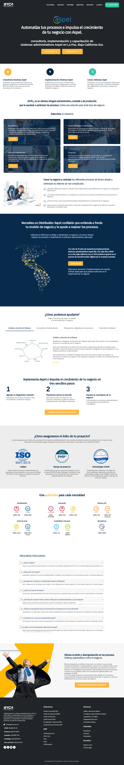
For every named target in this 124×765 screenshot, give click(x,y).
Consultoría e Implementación (47, 328)
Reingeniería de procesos (90, 719)
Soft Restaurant (47, 744)
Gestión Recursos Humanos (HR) (52, 725)
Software (70, 5)
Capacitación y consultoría (90, 716)
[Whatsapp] (14, 747)
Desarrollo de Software (107, 328)
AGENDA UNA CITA (71, 51)
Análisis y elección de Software (19, 328)
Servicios (60, 5)
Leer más (13, 139)
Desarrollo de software (89, 722)
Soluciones (50, 5)
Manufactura (86, 731)
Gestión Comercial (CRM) (50, 711)
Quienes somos (87, 745)
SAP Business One (48, 733)
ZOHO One (46, 736)
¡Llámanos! (76, 263)
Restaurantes (87, 736)
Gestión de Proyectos (49, 716)
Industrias (80, 5)
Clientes (99, 5)
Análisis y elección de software (91, 711)
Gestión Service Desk (49, 719)
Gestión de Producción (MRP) (51, 714)
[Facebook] (5, 747)
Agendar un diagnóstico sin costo (62, 412)
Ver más (56, 362)
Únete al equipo (87, 747)
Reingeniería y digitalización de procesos (78, 328)
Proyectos (86, 733)
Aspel (45, 741)
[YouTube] (11, 747)
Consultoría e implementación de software (94, 714)
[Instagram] (8, 747)
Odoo (45, 739)
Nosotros (90, 5)
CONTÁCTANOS (50, 51)
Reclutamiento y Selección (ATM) (52, 722)
